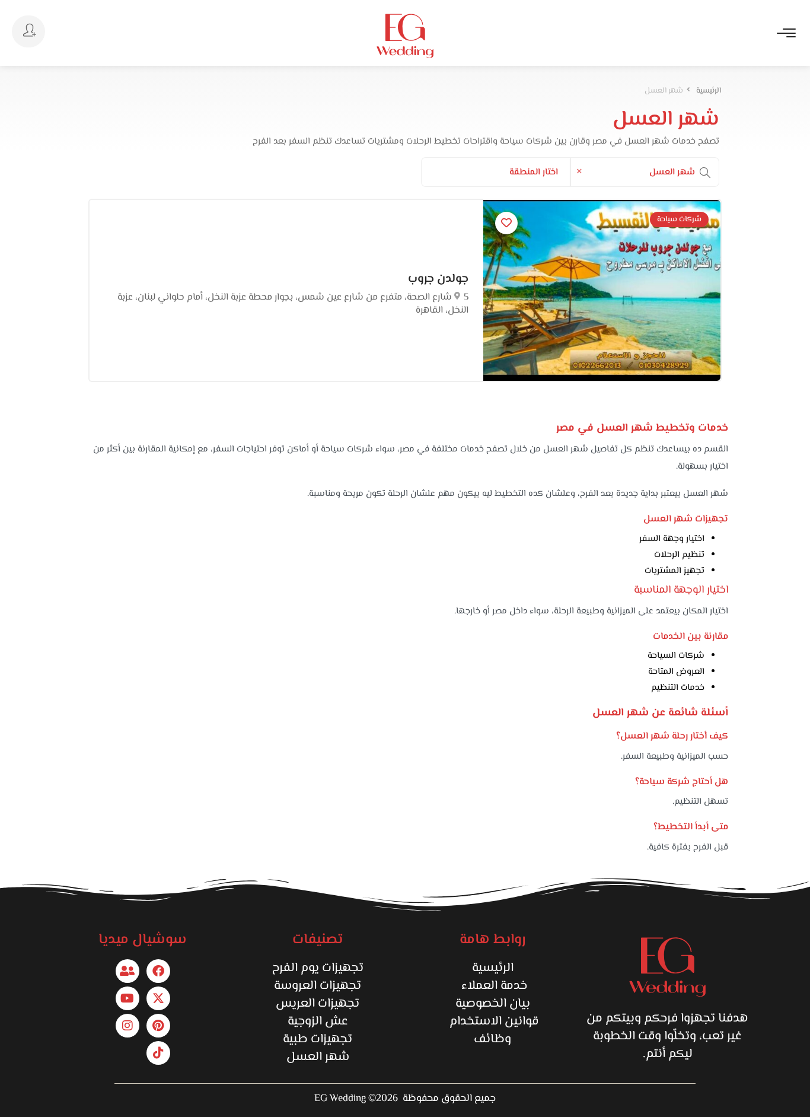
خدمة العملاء (492, 985)
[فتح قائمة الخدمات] (705, 172)
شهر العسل (317, 1057)
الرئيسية (493, 968)
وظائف (492, 1039)
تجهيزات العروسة (317, 985)
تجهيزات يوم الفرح (317, 968)
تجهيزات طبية (317, 1039)
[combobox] (644, 172)
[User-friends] (127, 971)
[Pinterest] (158, 1026)
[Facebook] (158, 971)
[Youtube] (127, 998)
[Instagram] (127, 1026)
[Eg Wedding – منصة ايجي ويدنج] (405, 35)
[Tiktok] (158, 1053)
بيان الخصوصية (492, 1003)
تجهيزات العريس (317, 1003)
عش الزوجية (318, 1021)
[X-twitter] (158, 998)
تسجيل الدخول (28, 31)
